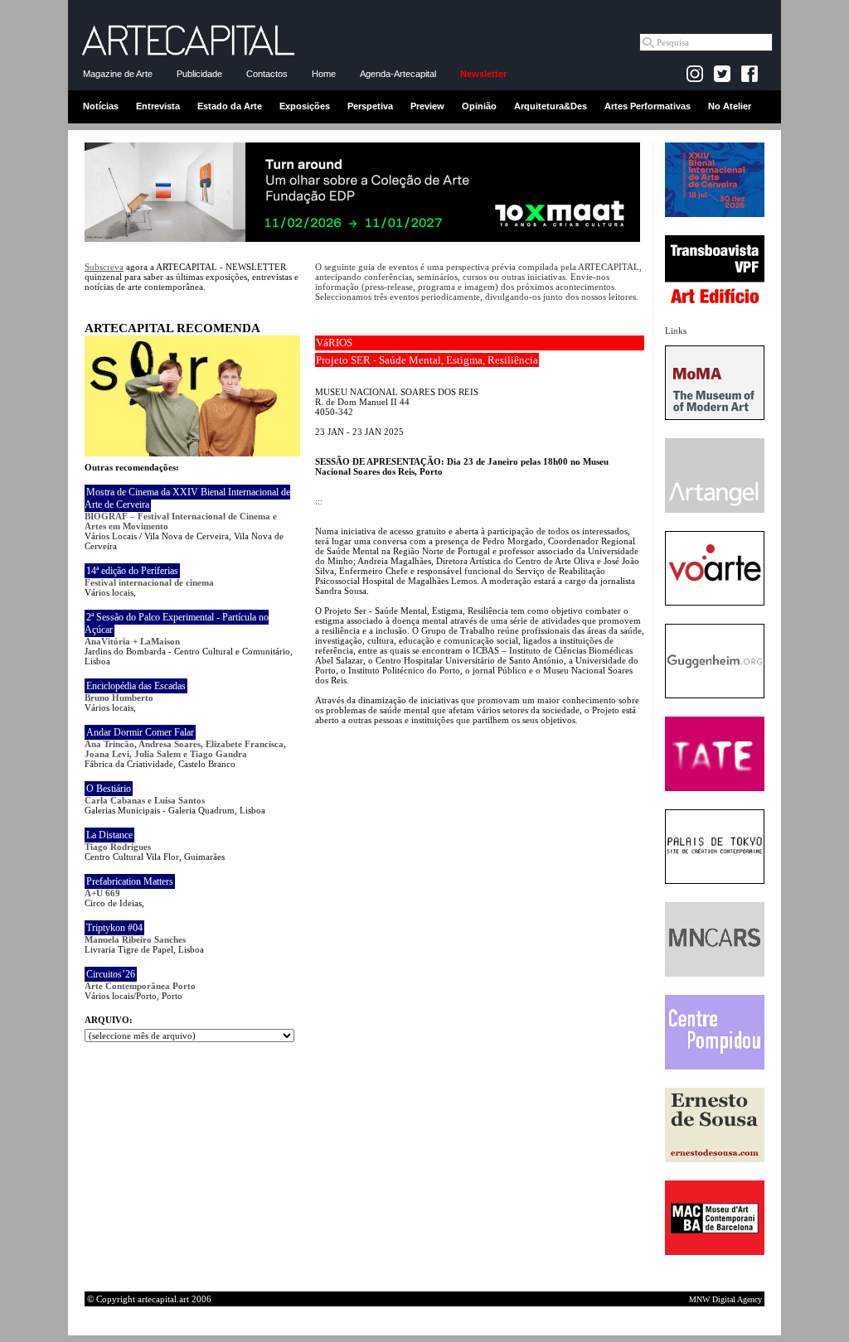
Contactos (267, 74)
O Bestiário (108, 788)
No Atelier (729, 106)
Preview (427, 106)
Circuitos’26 (110, 974)
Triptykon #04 (114, 928)
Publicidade (199, 74)
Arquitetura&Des (550, 106)
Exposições (304, 106)
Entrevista (158, 106)
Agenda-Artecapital (398, 74)
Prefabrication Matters (129, 881)
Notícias (101, 106)
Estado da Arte (229, 106)
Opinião (479, 106)
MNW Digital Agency (725, 1299)
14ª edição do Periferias (132, 571)
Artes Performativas (647, 106)
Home (324, 74)
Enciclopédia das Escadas (136, 686)
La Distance (109, 835)
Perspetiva (370, 106)
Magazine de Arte (118, 74)
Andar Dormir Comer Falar (140, 732)
